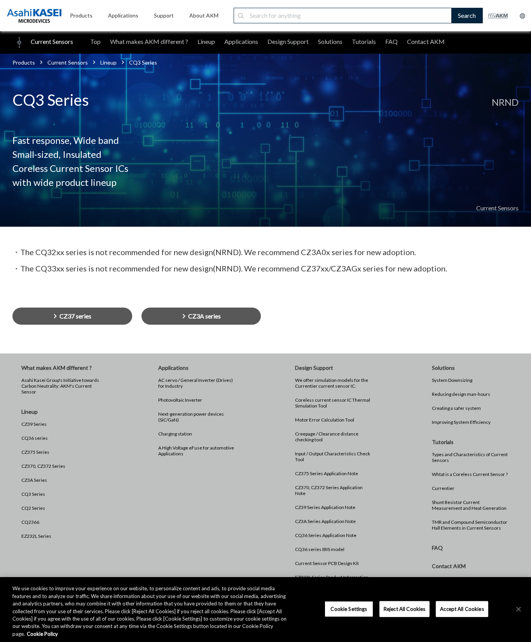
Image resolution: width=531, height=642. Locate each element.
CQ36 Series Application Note (325, 535)
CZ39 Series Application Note (325, 507)
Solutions (330, 41)
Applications (241, 41)
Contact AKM (426, 41)
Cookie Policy (42, 634)
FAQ (391, 41)
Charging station (175, 434)
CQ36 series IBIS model (319, 549)
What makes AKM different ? (149, 41)
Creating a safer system (456, 408)
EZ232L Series (36, 536)
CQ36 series (34, 438)
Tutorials (364, 41)
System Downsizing (452, 380)
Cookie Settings (348, 608)
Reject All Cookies (404, 608)
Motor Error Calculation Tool (324, 420)
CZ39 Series (34, 424)
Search (467, 15)
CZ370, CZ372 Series (43, 466)
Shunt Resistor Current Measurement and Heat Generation (469, 505)
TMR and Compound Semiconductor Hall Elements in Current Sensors (469, 525)
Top (95, 41)
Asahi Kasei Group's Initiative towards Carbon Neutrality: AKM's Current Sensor (60, 386)
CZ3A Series (34, 480)
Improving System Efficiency (461, 422)
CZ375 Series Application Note (326, 473)
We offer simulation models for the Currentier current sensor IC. (331, 383)
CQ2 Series (33, 508)
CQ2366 (30, 522)
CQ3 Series (33, 494)
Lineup (206, 41)
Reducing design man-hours (461, 394)
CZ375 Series (35, 452)
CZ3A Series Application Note (325, 521)
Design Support (288, 41)
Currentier (443, 488)
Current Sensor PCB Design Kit (327, 563)
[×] (518, 609)
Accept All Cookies (462, 608)
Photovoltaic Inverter (180, 400)
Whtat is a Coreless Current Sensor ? (470, 474)
